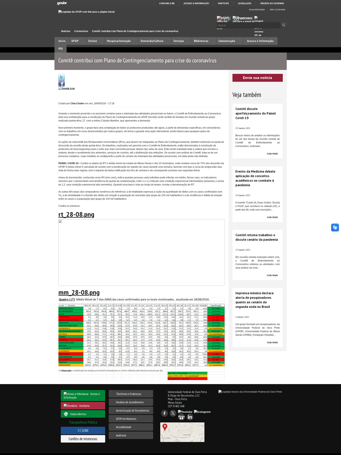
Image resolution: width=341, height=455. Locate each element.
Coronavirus (81, 31)
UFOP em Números (126, 419)
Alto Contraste (277, 9)
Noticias (65, 31)
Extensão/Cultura (152, 41)
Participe (223, 3)
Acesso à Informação (260, 41)
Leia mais (272, 153)
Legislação (244, 3)
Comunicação (226, 41)
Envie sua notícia (257, 77)
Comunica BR (166, 3)
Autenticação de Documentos (132, 410)
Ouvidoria (84, 406)
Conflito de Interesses (83, 438)
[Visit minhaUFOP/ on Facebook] (61, 83)
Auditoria (121, 435)
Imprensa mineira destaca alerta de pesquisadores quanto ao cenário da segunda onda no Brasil (254, 300)
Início (56, 31)
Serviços (178, 41)
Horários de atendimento (130, 402)
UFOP (74, 41)
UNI (83, 430)
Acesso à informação (196, 3)
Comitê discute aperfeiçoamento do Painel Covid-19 (255, 113)
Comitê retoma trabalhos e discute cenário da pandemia (256, 237)
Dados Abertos (78, 414)
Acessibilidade (256, 9)
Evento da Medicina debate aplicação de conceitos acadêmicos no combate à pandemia (255, 178)
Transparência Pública (83, 422)
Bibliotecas (201, 41)
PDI (60, 48)
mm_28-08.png (79, 292)
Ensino (92, 41)
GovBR (62, 3)
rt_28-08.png (76, 214)
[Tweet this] (61, 76)
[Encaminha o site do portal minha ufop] (225, 18)
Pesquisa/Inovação (119, 41)
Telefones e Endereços (128, 394)
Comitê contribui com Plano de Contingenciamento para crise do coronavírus (135, 31)
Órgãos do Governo (272, 3)
